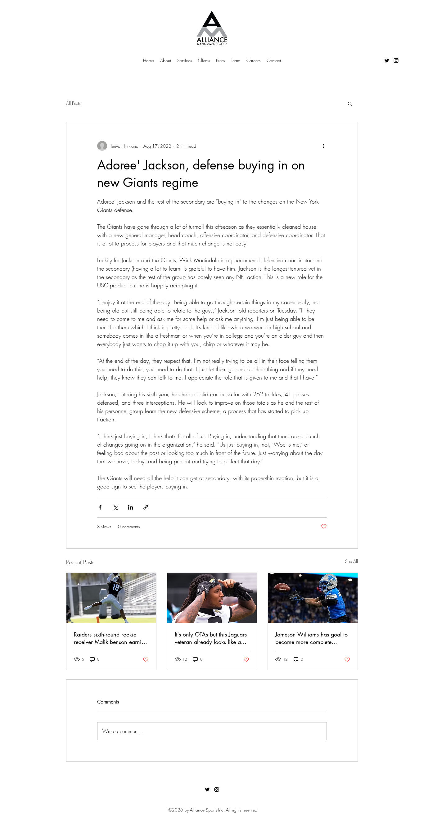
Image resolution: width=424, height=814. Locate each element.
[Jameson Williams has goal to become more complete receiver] (313, 598)
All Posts (73, 103)
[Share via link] (146, 507)
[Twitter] (387, 60)
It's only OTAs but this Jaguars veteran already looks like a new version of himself (211, 638)
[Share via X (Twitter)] (115, 507)
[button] (350, 103)
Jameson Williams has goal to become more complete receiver (311, 638)
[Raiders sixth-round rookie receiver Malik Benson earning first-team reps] (111, 598)
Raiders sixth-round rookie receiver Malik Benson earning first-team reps (111, 638)
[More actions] (323, 146)
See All (351, 561)
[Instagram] (396, 60)
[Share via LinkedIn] (130, 507)
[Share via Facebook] (100, 507)
